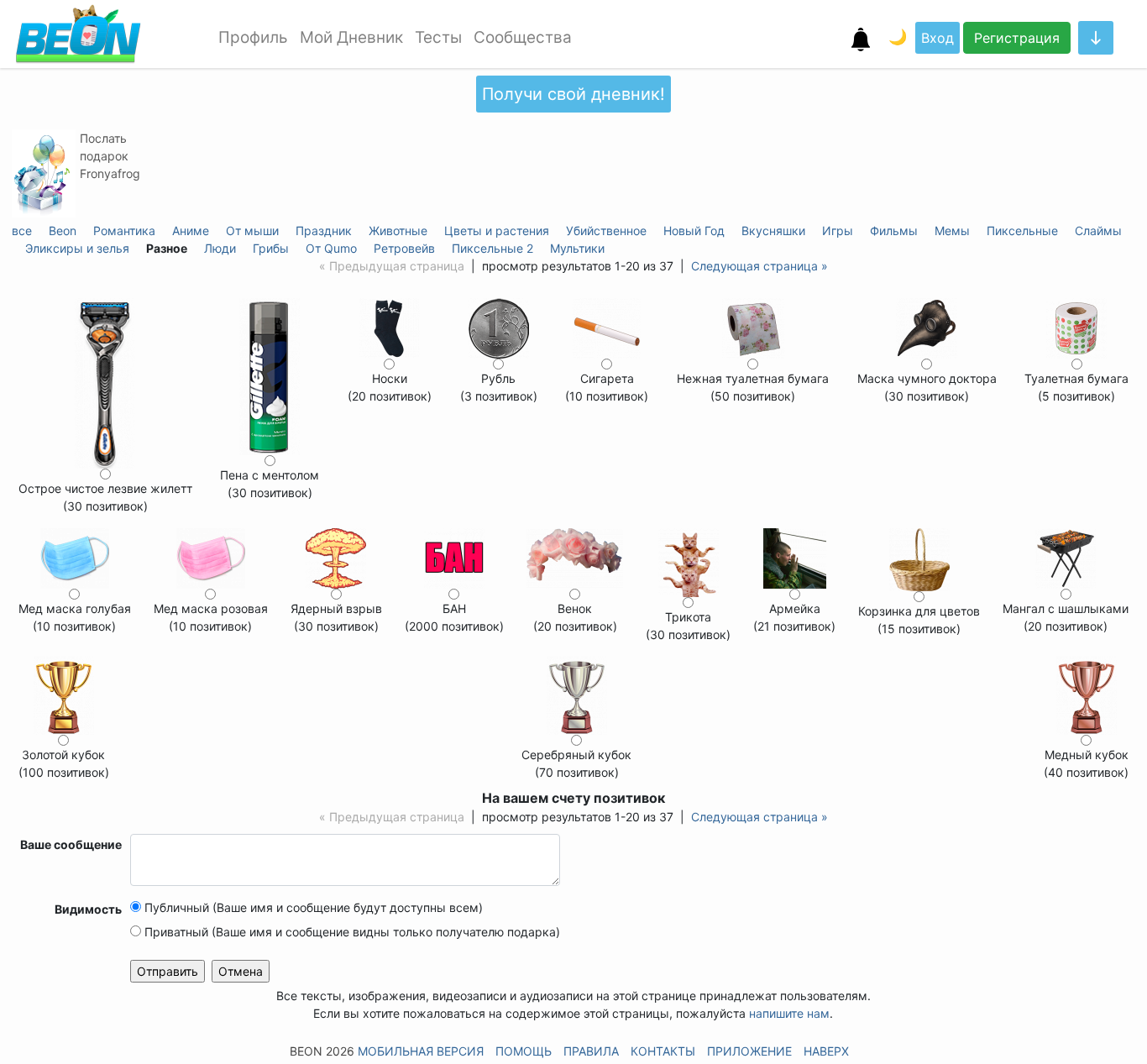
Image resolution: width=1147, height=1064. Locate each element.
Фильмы (894, 230)
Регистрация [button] (1017, 37)
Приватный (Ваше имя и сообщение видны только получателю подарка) (350, 932)
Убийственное (606, 230)
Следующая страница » (759, 266)
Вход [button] (937, 37)
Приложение (749, 1051)
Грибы (271, 248)
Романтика (124, 230)
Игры (837, 230)
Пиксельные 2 (492, 248)
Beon (62, 230)
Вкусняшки (773, 230)
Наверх (826, 1051)
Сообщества (523, 37)
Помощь (523, 1051)
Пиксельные (1022, 230)
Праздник (324, 230)
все (22, 230)
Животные (398, 230)
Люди (220, 248)
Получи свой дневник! (573, 94)
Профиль (253, 37)
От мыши (252, 230)
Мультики (577, 248)
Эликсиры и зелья (77, 248)
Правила (591, 1051)
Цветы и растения (496, 230)
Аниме (190, 230)
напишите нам (789, 1013)
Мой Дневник (351, 37)
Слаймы (1098, 230)
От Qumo (331, 248)
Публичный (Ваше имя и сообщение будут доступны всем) (312, 907)
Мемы (952, 230)
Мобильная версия (421, 1051)
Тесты (438, 37)
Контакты (663, 1051)
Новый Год (694, 230)
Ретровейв (404, 248)
